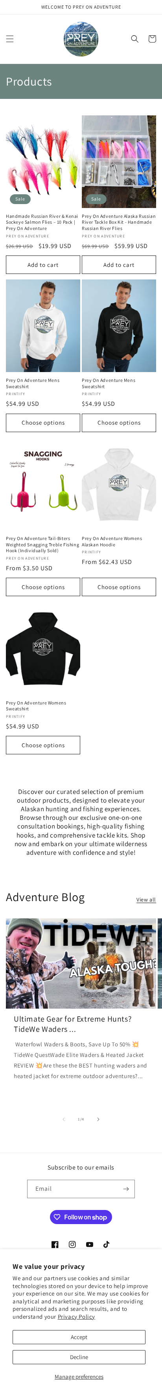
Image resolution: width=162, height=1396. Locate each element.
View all (146, 899)
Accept (79, 1337)
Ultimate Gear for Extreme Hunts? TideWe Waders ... (72, 1024)
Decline (79, 1357)
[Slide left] (63, 1119)
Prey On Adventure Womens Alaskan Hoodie (112, 541)
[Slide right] (98, 1119)
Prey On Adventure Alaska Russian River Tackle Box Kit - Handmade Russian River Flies (119, 222)
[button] (9, 38)
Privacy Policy (76, 1316)
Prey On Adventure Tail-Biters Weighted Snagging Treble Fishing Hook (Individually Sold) (42, 544)
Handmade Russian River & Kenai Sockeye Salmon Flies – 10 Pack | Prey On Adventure (42, 222)
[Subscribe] (125, 1189)
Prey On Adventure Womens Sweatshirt (36, 706)
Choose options (43, 422)
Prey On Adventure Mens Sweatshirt (32, 383)
